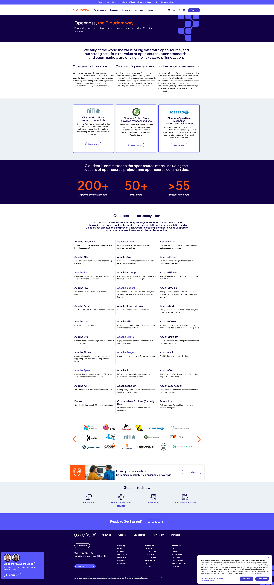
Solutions (126, 10)
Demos (194, 10)
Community (177, 557)
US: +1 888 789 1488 (83, 552)
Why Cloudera (100, 10)
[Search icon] (179, 10)
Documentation (178, 560)
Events (175, 551)
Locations (121, 560)
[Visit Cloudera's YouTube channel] (94, 535)
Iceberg (165, 130)
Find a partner (150, 557)
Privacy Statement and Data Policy (117, 577)
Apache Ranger (125, 352)
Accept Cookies (262, 579)
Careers (122, 534)
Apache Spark (82, 370)
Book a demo (154, 522)
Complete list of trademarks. (141, 578)
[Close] (269, 557)
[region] (234, 569)
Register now (12, 574)
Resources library (179, 563)
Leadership (139, 534)
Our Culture (122, 554)
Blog (174, 548)
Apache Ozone (125, 336)
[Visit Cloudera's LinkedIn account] (88, 535)
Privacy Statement (256, 573)
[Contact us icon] (169, 10)
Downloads (149, 554)
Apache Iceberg (126, 287)
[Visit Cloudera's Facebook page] (76, 535)
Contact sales (150, 551)
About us (106, 534)
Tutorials (148, 566)
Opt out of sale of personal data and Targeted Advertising (212, 579)
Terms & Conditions (102, 577)
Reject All (246, 579)
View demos (150, 560)
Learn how (191, 472)
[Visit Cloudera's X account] (82, 535)
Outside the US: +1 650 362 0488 (90, 556)
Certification (150, 548)
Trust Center (177, 554)
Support (151, 10)
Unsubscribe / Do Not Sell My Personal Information (140, 577)
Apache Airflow (125, 241)
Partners (175, 534)
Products (114, 10)
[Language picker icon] (184, 11)
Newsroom (158, 534)
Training (148, 563)
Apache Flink (81, 272)
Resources (139, 10)
